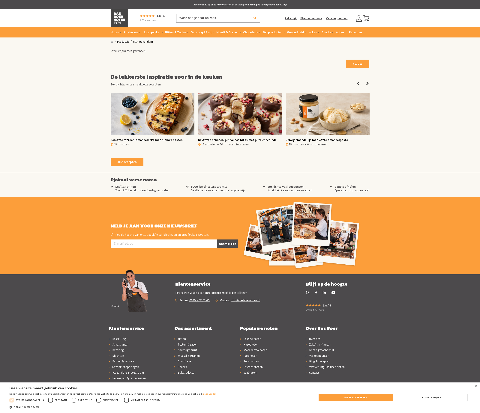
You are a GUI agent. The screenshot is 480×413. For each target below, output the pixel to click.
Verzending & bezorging (128, 373)
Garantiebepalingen (125, 367)
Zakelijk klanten (319, 344)
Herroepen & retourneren (129, 378)
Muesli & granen (188, 356)
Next (367, 83)
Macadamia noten (255, 350)
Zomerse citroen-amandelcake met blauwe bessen (147, 140)
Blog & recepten (319, 361)
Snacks (182, 367)
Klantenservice (311, 18)
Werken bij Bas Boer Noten (326, 367)
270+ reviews (149, 20)
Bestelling (119, 339)
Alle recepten (127, 162)
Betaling (118, 350)
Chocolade (184, 361)
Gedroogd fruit (187, 350)
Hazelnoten (250, 344)
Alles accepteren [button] (355, 397)
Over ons (314, 339)
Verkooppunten (336, 18)
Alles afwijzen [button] (432, 397)
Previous (358, 83)
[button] (112, 407)
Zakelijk (291, 18)
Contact (313, 373)
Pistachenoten (253, 367)
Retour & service (123, 361)
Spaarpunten (120, 344)
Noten (181, 339)
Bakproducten (186, 373)
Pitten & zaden (187, 344)
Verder (358, 64)
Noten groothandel (321, 350)
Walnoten (249, 373)
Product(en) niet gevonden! (135, 42)
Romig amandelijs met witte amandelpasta (317, 140)
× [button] (475, 386)
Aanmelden (227, 243)
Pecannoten (251, 361)
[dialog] (240, 397)
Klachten (118, 356)
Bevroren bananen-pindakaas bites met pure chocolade (237, 140)
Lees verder (209, 393)
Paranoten (250, 356)
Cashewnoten (252, 339)
